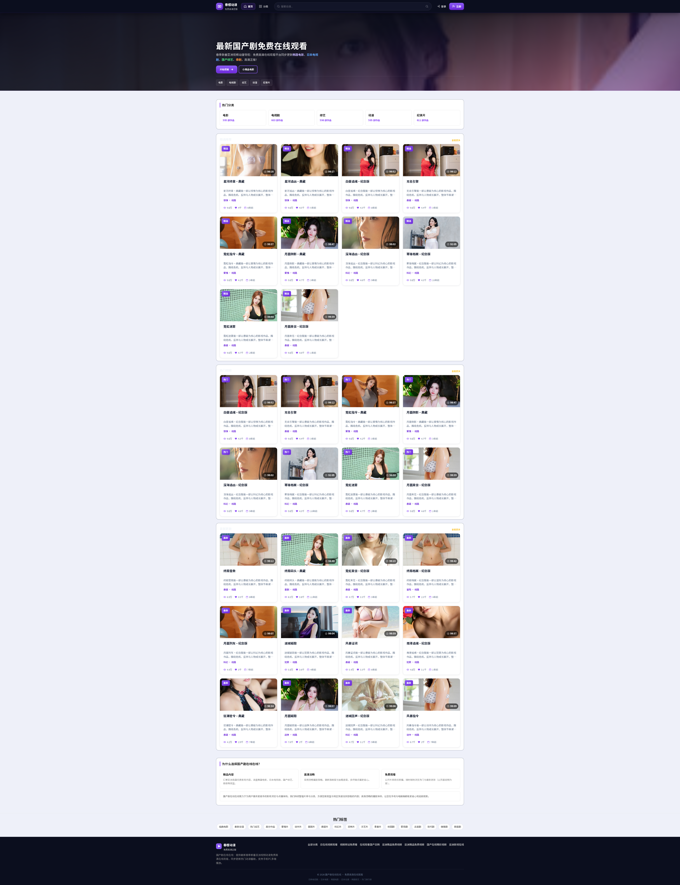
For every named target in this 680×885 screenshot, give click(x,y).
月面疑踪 (291, 716)
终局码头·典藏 (295, 571)
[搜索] (427, 6)
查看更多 (456, 140)
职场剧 (404, 826)
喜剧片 (311, 826)
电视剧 (232, 82)
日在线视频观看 (329, 844)
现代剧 (430, 826)
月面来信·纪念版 (296, 326)
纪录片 (266, 82)
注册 (458, 6)
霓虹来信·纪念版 (357, 571)
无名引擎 (413, 181)
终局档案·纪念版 (418, 571)
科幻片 (338, 826)
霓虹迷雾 (229, 326)
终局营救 (229, 571)
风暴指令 (413, 716)
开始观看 (224, 69)
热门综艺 (254, 826)
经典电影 (223, 826)
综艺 (244, 82)
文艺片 (364, 826)
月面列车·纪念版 (235, 643)
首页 (250, 6)
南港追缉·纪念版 (418, 643)
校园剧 (391, 826)
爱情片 (284, 826)
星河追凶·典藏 (295, 181)
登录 (443, 6)
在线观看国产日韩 (370, 844)
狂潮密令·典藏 (233, 716)
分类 (265, 6)
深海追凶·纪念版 (357, 254)
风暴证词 (351, 643)
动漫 (255, 82)
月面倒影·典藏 (295, 254)
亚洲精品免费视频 (392, 844)
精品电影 (249, 69)
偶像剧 (444, 826)
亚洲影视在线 (456, 844)
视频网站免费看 (348, 844)
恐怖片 (351, 826)
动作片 (298, 826)
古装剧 (417, 826)
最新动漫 (239, 826)
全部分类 (313, 844)
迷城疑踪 (291, 643)
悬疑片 (324, 826)
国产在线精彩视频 (437, 844)
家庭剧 (457, 826)
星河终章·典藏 (233, 181)
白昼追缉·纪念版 (357, 181)
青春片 (377, 826)
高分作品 (270, 826)
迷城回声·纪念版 (357, 716)
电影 (220, 82)
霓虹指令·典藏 (233, 254)
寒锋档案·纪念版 (418, 254)
